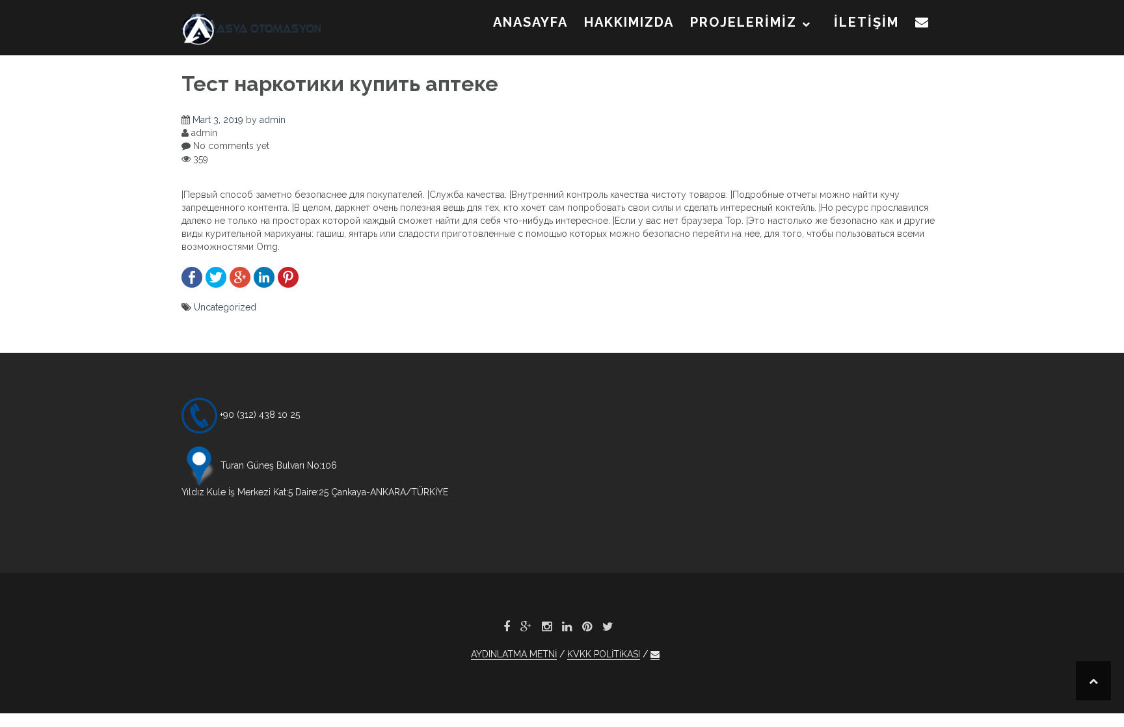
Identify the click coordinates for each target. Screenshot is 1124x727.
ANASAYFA (530, 22)
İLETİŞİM (866, 22)
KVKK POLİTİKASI (603, 654)
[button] (922, 24)
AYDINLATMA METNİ (514, 654)
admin (273, 120)
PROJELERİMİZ (743, 22)
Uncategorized (225, 307)
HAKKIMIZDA (629, 22)
